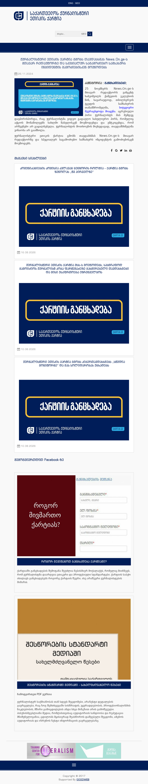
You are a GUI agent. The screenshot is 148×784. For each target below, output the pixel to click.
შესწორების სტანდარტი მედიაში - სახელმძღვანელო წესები (74, 685)
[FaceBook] (112, 150)
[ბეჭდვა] (131, 150)
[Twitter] (121, 150)
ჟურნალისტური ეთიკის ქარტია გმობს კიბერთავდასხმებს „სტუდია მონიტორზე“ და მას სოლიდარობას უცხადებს (74, 363)
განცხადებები (115, 83)
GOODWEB (83, 779)
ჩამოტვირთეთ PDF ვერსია (34, 694)
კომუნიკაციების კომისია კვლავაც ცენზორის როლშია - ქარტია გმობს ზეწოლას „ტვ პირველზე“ (74, 170)
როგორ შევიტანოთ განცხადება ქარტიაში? (74, 561)
